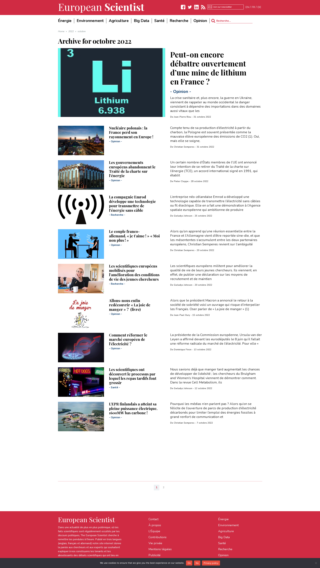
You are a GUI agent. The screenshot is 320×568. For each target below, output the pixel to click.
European (101, 6)
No (197, 563)
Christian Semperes (184, 146)
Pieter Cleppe (181, 181)
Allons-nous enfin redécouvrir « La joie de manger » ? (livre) (129, 305)
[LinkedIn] (196, 7)
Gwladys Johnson (183, 215)
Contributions (157, 537)
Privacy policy (211, 563)
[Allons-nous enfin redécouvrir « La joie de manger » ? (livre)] (81, 313)
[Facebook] (183, 7)
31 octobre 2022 (202, 116)
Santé (114, 387)
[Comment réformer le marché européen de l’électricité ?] (81, 347)
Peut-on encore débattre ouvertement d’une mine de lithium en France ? (208, 67)
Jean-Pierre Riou (182, 116)
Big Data (224, 537)
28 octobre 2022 (199, 181)
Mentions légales (160, 549)
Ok (189, 563)
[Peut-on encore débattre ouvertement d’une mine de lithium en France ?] (111, 82)
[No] (316, 563)
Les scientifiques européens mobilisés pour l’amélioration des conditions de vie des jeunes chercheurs (134, 273)
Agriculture (226, 531)
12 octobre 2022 (203, 388)
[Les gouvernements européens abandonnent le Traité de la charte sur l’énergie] (81, 175)
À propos (154, 525)
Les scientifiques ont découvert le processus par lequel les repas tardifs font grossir (132, 376)
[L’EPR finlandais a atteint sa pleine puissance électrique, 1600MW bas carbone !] (81, 416)
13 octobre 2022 (202, 349)
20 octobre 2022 (205, 250)
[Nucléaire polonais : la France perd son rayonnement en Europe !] (81, 140)
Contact (153, 519)
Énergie (223, 519)
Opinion (180, 91)
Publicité (154, 555)
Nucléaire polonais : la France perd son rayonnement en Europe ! (131, 132)
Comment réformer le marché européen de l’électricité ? (128, 339)
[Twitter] (189, 7)
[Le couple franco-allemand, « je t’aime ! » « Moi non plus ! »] (81, 244)
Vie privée (155, 543)
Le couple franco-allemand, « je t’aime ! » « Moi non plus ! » (134, 236)
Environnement (228, 525)
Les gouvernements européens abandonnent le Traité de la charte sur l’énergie (132, 169)
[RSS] (203, 7)
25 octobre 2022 (203, 215)
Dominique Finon (183, 349)
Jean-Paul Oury (182, 315)
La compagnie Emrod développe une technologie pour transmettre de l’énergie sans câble (132, 203)
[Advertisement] (158, 454)
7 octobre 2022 (205, 422)
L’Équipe (154, 531)
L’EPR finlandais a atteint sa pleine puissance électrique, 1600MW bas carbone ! (133, 408)
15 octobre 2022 (201, 315)
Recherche (117, 215)
